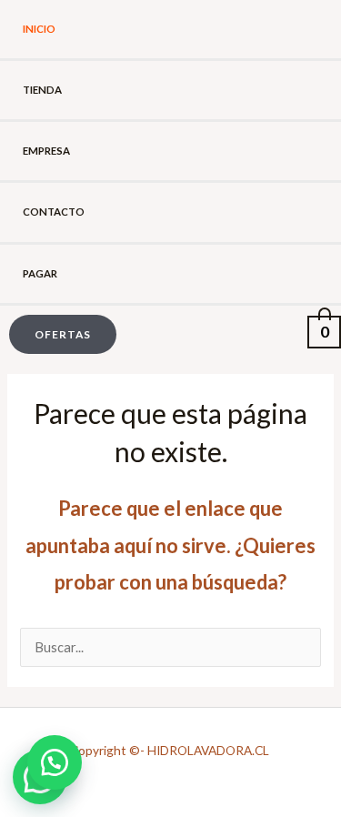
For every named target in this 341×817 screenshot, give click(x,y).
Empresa (46, 150)
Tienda (42, 90)
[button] (58, 335)
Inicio (39, 29)
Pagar (40, 273)
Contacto (54, 211)
